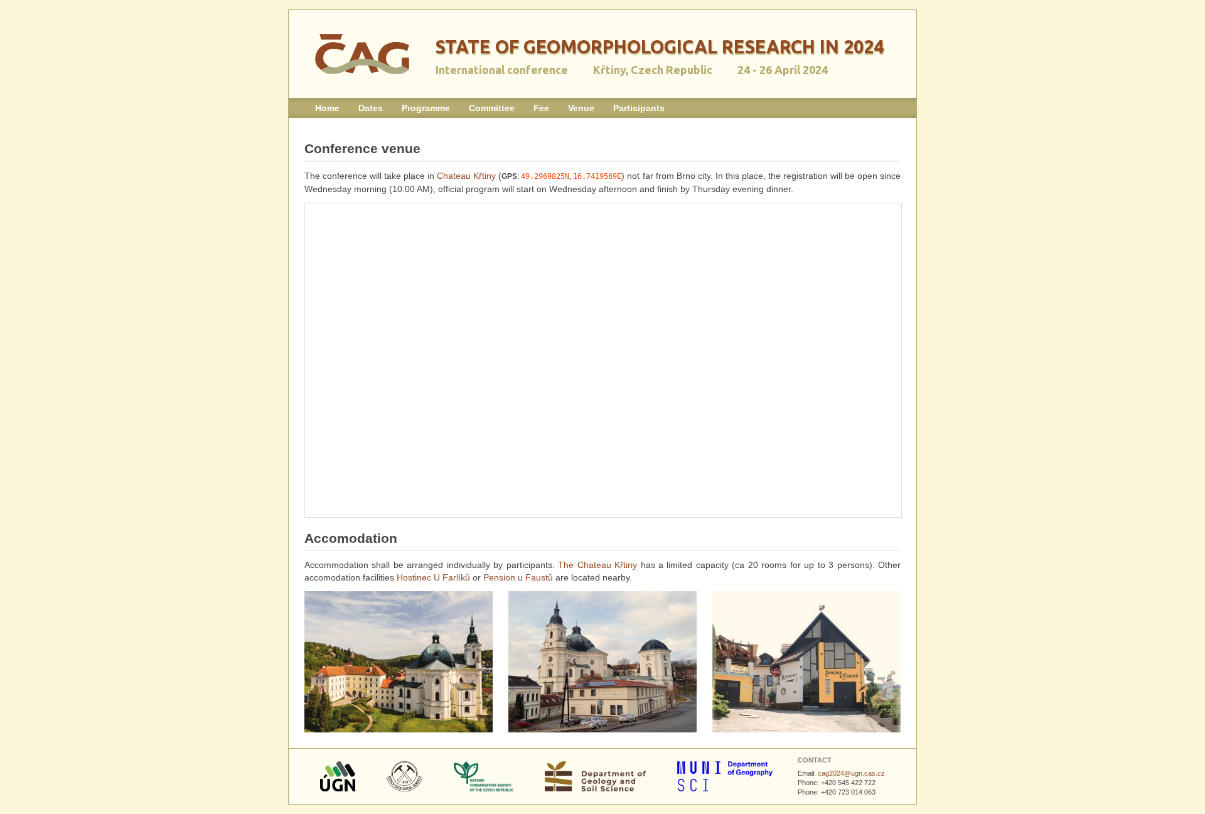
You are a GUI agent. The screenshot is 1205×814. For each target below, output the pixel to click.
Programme (426, 108)
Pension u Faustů (518, 577)
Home (327, 108)
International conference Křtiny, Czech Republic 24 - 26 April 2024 (632, 69)
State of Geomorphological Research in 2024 (660, 46)
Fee (541, 108)
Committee (492, 108)
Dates (370, 108)
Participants (639, 108)
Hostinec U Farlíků (433, 577)
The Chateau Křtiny (597, 565)
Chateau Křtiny (466, 176)
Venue (581, 108)
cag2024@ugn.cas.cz (851, 773)
